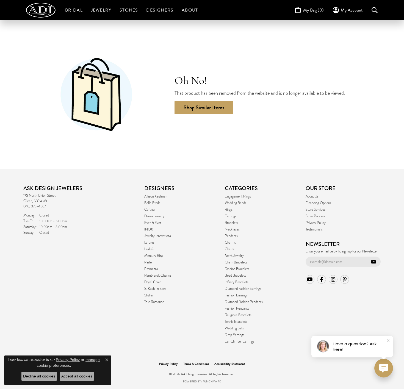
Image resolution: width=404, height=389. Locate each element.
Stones (129, 10)
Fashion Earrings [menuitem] (236, 295)
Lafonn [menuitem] (149, 242)
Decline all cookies (39, 376)
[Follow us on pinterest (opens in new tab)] (344, 279)
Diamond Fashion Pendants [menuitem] (244, 301)
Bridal (74, 10)
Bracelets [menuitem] (231, 222)
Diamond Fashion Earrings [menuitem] (243, 288)
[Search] (374, 10)
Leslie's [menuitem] (149, 249)
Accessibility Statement (229, 363)
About (190, 10)
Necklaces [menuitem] (232, 229)
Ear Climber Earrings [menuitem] (239, 341)
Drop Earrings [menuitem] (234, 334)
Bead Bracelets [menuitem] (235, 275)
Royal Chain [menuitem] (152, 282)
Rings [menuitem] (229, 209)
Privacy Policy (316, 222)
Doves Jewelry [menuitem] (154, 216)
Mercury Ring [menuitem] (153, 255)
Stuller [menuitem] (148, 295)
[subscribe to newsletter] (373, 262)
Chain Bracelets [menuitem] (236, 262)
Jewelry (101, 10)
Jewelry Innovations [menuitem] (157, 236)
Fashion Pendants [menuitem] (237, 308)
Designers (159, 10)
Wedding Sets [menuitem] (234, 328)
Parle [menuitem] (148, 262)
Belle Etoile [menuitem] (152, 203)
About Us (312, 196)
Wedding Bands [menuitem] (235, 203)
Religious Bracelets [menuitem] (238, 315)
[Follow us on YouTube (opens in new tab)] (310, 279)
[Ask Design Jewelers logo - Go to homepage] (43, 10)
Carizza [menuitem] (149, 209)
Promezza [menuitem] (151, 268)
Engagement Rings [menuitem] (238, 196)
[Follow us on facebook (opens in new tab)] (321, 279)
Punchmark (212, 381)
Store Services (315, 209)
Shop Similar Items (204, 108)
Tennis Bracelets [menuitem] (236, 321)
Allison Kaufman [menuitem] (155, 196)
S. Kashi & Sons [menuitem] (155, 288)
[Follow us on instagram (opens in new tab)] (333, 279)
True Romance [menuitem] (154, 301)
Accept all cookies (76, 376)
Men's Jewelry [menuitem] (234, 255)
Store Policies (315, 216)
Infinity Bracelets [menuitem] (236, 282)
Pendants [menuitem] (231, 236)
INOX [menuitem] (148, 229)
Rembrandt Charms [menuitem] (157, 275)
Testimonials (314, 229)
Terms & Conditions (196, 363)
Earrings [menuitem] (230, 216)
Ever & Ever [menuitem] (152, 222)
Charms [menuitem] (230, 242)
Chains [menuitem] (229, 249)
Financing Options (318, 203)
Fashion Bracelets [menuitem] (237, 268)
